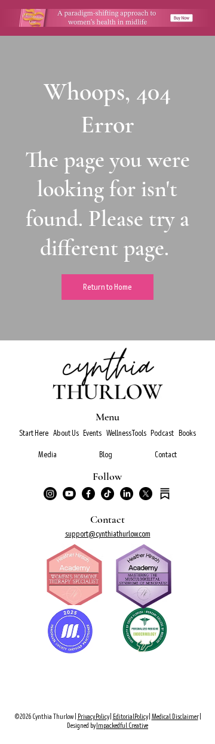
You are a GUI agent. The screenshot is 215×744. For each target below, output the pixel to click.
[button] (65, 433)
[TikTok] (107, 493)
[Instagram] (50, 493)
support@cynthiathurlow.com (107, 534)
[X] (145, 493)
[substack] (164, 493)
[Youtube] (69, 493)
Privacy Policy (93, 716)
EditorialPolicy (130, 716)
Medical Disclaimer (175, 716)
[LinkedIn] (126, 493)
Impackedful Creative (122, 725)
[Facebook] (88, 493)
